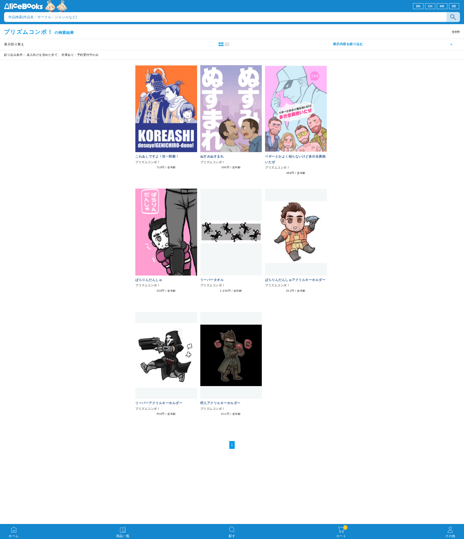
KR (442, 6)
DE (454, 6)
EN (418, 6)
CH (430, 6)
